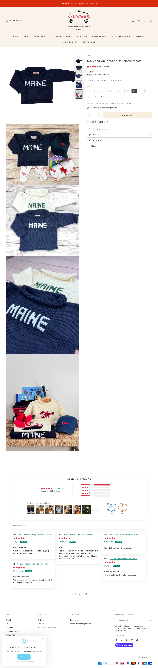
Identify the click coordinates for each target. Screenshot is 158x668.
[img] (19, 538)
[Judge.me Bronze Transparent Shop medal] (122, 507)
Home (89, 55)
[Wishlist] (145, 20)
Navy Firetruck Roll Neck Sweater (33, 564)
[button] (133, 20)
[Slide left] (8, 4)
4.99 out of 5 (59, 488)
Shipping (90, 74)
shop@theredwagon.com (80, 624)
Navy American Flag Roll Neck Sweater (36, 534)
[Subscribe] (151, 620)
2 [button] (76, 594)
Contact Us (74, 620)
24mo (120, 91)
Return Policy (11, 635)
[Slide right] (150, 4)
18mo (110, 91)
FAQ (7, 624)
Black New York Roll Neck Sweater (79, 534)
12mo (100, 91)
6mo (91, 91)
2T (128, 91)
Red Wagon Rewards (47, 628)
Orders (41, 620)
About (8, 620)
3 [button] (79, 594)
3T (135, 91)
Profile (41, 624)
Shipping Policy (12, 631)
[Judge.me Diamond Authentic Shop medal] (111, 507)
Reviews (9, 628)
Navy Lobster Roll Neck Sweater (124, 534)
